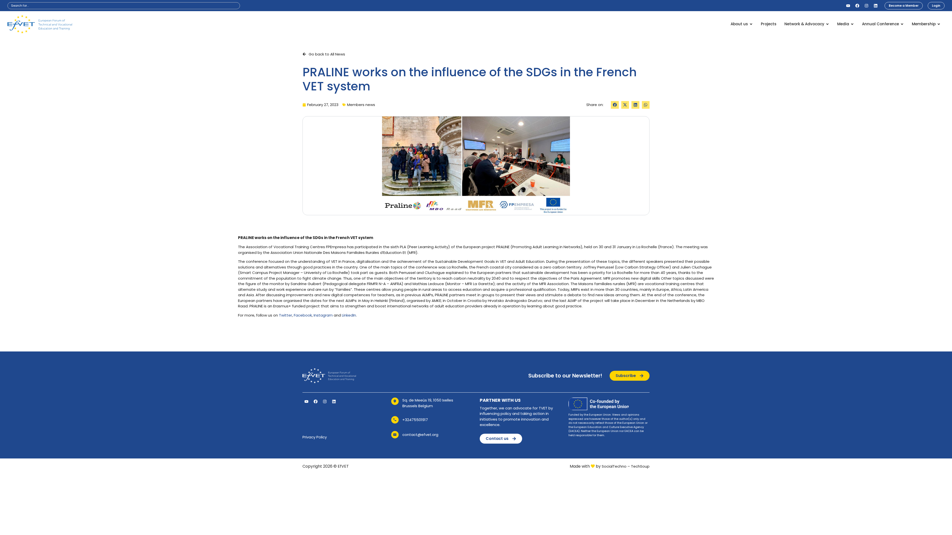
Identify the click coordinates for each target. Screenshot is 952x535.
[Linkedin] (876, 6)
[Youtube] (848, 6)
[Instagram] (866, 6)
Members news (361, 104)
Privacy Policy (314, 437)
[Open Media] (852, 24)
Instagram (323, 315)
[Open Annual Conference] (902, 24)
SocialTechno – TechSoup (626, 466)
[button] (615, 105)
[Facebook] (857, 6)
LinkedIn (349, 315)
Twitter (285, 315)
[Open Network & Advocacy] (827, 24)
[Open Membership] (939, 24)
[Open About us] (751, 24)
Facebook (303, 315)
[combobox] (123, 5)
